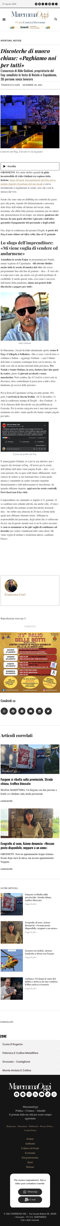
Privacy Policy (46, 1126)
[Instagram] (43, 4)
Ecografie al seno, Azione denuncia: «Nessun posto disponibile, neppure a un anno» (27, 845)
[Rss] (46, 4)
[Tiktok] (53, 4)
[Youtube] (49, 4)
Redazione (11, 1126)
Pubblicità (33, 1126)
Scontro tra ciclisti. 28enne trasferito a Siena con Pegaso (39, 952)
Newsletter (22, 1126)
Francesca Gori (15, 594)
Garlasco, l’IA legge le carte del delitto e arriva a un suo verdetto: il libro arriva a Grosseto (41, 981)
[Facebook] (36, 4)
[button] (4, 19)
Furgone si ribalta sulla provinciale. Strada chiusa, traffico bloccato (27, 781)
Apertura (6, 40)
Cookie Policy (30, 1130)
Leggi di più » (31, 903)
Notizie (17, 40)
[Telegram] (39, 4)
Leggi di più (6, 801)
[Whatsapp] (56, 4)
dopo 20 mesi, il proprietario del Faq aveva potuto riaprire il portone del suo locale (28, 182)
